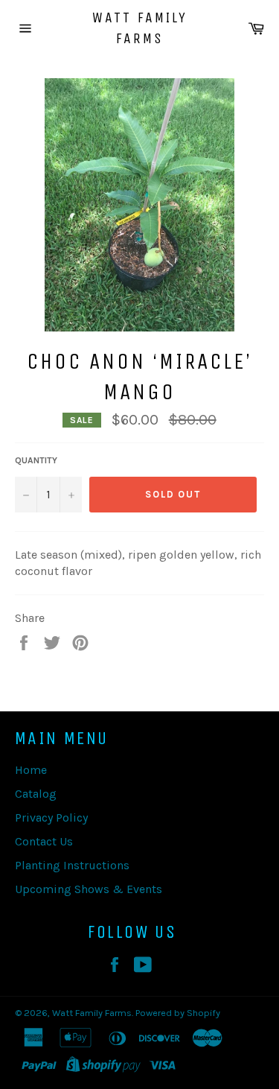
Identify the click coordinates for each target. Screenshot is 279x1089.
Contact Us (44, 841)
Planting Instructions (72, 865)
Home (31, 770)
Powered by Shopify (177, 1012)
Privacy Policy (51, 817)
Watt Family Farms (139, 28)
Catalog (36, 794)
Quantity (36, 460)
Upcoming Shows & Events (88, 889)
